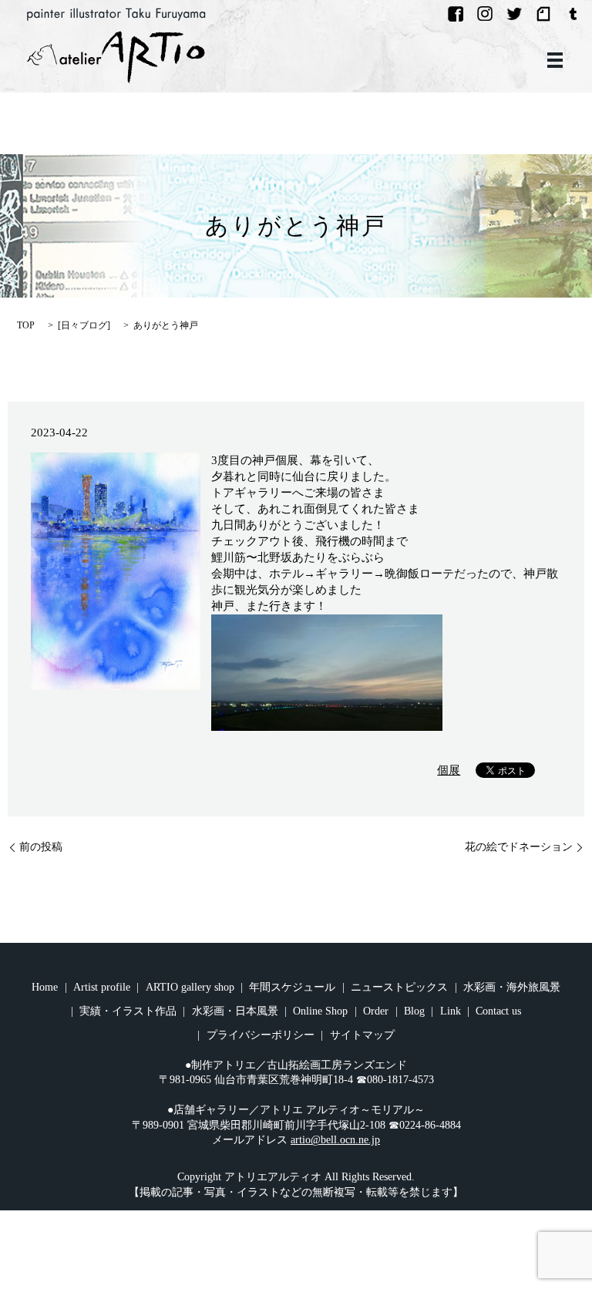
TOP (26, 325)
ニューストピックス (399, 987)
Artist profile (101, 987)
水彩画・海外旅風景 (511, 987)
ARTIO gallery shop (190, 987)
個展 (448, 770)
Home (45, 987)
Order (375, 1011)
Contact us (498, 1011)
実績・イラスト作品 (128, 1011)
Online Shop (320, 1011)
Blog (414, 1011)
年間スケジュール (292, 987)
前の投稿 (40, 847)
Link (450, 1011)
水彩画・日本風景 (235, 1011)
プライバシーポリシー (260, 1035)
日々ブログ (84, 325)
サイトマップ (362, 1035)
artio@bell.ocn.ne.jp (335, 1140)
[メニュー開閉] (555, 60)
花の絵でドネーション (519, 847)
